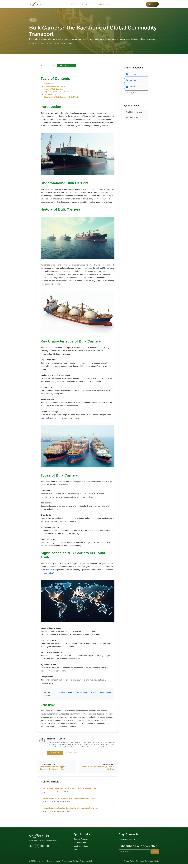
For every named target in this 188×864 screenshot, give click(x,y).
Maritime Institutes (102, 4)
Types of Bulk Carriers (52, 94)
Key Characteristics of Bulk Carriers (58, 92)
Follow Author (56, 753)
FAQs (156, 861)
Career (33, 20)
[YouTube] (48, 846)
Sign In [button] (151, 4)
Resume (74, 4)
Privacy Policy (129, 861)
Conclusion (52, 100)
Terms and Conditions (144, 861)
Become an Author (67, 65)
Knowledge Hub (80, 843)
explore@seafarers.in (127, 839)
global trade (47, 573)
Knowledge (86, 4)
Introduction (48, 84)
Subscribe (155, 851)
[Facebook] (31, 846)
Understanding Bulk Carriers (55, 86)
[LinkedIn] (37, 846)
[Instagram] (42, 846)
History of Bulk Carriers (53, 89)
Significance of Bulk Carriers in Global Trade (61, 97)
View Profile (73, 753)
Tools (116, 4)
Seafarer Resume (81, 839)
